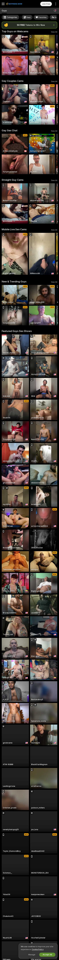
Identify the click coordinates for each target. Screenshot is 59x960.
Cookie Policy (37, 949)
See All (54, 32)
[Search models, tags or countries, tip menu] (55, 11)
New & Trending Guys (14, 281)
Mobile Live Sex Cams (14, 229)
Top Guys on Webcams (15, 31)
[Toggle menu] (3, 4)
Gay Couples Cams (12, 80)
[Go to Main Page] (18, 4)
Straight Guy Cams (12, 179)
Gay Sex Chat (9, 130)
